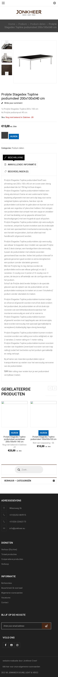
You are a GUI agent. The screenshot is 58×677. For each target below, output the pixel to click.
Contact (4, 602)
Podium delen (37, 24)
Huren (13, 136)
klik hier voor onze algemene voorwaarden (21, 667)
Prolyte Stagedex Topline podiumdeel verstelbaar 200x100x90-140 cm (14, 439)
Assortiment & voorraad (12, 588)
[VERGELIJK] (4, 135)
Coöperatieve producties (12, 559)
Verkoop (5, 564)
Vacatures (5, 598)
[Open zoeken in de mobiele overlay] (29, 470)
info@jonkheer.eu (17, 528)
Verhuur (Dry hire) (9, 549)
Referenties (6, 583)
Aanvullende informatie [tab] (21, 164)
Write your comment (13, 103)
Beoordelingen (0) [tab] (17, 171)
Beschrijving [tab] (15, 157)
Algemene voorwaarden (12, 593)
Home (11, 24)
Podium (22, 24)
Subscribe (46, 626)
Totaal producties (9, 554)
